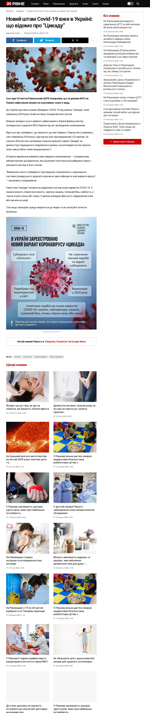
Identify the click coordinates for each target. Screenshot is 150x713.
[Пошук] (138, 3)
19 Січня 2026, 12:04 (16, 568)
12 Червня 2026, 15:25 (64, 467)
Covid (17, 357)
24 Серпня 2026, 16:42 (114, 93)
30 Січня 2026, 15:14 (16, 467)
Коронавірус (41, 357)
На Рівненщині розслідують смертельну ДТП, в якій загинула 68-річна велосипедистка (121, 24)
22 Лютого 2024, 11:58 (64, 568)
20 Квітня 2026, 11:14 (16, 615)
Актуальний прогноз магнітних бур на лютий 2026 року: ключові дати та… (26, 459)
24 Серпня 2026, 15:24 (114, 105)
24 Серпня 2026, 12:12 (114, 120)
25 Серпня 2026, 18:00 (114, 32)
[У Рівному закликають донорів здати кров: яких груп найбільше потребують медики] (27, 487)
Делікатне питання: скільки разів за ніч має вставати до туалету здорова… (74, 408)
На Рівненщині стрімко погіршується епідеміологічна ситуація (24, 560)
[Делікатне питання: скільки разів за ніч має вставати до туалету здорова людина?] (74, 386)
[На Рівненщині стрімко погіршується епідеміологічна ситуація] (27, 538)
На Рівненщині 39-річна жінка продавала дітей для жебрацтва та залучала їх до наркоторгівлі (121, 53)
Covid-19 (27, 357)
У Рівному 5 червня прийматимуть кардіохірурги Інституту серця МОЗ (26, 660)
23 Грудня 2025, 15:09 (64, 517)
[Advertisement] (123, 171)
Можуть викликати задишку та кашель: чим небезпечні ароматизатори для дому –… (71, 560)
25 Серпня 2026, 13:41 (114, 61)
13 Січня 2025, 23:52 (63, 416)
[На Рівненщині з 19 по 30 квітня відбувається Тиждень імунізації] (27, 588)
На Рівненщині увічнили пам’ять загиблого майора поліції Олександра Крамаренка (120, 38)
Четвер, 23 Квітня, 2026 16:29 (36, 33)
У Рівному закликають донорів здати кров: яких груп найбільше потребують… (25, 510)
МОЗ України (56, 357)
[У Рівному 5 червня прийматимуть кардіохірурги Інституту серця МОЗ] (27, 639)
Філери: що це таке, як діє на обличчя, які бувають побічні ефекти (27, 407)
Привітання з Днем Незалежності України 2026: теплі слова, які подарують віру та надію (122, 126)
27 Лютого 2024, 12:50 (17, 413)
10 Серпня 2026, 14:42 (17, 517)
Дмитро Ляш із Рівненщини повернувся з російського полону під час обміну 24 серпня (121, 68)
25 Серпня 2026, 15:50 (114, 46)
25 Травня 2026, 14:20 (16, 666)
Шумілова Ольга (13, 33)
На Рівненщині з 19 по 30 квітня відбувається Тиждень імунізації (25, 609)
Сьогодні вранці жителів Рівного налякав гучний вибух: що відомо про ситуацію (121, 112)
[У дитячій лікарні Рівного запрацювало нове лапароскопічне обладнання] (74, 487)
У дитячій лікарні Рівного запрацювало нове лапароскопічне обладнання (73, 510)
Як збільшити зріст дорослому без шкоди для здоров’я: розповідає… (73, 660)
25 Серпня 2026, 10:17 (114, 75)
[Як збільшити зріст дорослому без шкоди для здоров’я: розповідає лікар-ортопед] (74, 639)
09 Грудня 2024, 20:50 (64, 666)
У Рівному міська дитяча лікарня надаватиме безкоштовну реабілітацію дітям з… (72, 459)
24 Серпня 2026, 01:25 (114, 134)
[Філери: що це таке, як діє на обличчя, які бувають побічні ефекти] (27, 386)
